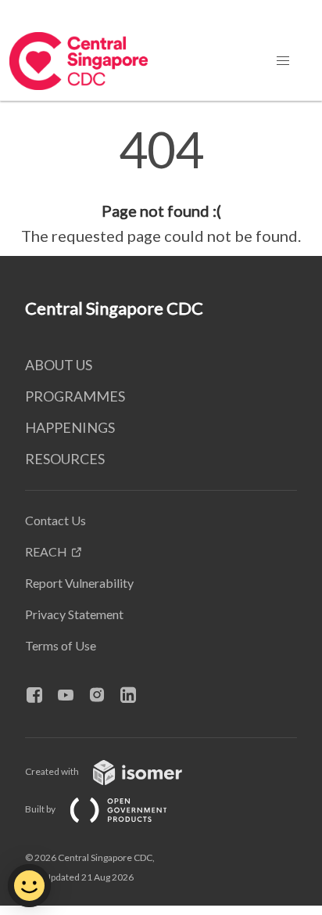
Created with (52, 771)
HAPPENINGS (70, 427)
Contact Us (55, 520)
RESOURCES (65, 458)
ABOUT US (58, 364)
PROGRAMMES (75, 396)
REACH (46, 551)
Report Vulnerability (79, 582)
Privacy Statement (74, 614)
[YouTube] (72, 696)
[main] (161, 186)
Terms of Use (60, 645)
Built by (41, 809)
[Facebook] (40, 696)
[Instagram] (103, 696)
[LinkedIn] (134, 696)
